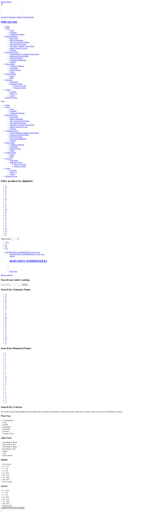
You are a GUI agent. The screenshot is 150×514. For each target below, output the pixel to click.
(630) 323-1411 (9, 21)
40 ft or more (7, 482)
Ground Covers (8, 433)
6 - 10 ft (6, 473)
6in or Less (7, 464)
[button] (7, 275)
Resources (8, 80)
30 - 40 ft (6, 480)
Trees (5, 423)
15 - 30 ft (6, 477)
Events (12, 76)
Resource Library (20, 88)
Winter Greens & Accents (18, 48)
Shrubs (12, 256)
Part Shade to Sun (9, 444)
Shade (5, 451)
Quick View (35, 252)
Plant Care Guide (20, 86)
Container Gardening (17, 66)
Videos (12, 72)
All (6, 249)
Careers (12, 96)
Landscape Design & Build (19, 56)
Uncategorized (8, 420)
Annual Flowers (15, 70)
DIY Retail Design (16, 58)
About (7, 28)
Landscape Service (11, 52)
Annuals (6, 431)
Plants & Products (11, 36)
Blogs (12, 78)
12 (6, 245)
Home (7, 26)
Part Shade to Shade (10, 442)
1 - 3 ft (5, 469)
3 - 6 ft (5, 471)
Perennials (6, 429)
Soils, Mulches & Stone (18, 44)
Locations (13, 32)
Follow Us (13, 94)
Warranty (13, 50)
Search (25, 285)
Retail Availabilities (16, 40)
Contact (8, 90)
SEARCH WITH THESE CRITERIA (13, 508)
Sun (4, 453)
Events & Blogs (10, 74)
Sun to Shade (7, 455)
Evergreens (7, 427)
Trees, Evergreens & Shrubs (19, 42)
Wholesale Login (11, 98)
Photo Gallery (10, 64)
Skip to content (6, 2)
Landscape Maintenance (18, 60)
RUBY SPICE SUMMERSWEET (28, 261)
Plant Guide (14, 38)
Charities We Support (17, 34)
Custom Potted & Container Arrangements (24, 54)
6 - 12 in (6, 466)
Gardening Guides (16, 84)
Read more (13, 271)
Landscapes (14, 68)
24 (6, 247)
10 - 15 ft (6, 475)
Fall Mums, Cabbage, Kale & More (22, 46)
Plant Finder (14, 82)
